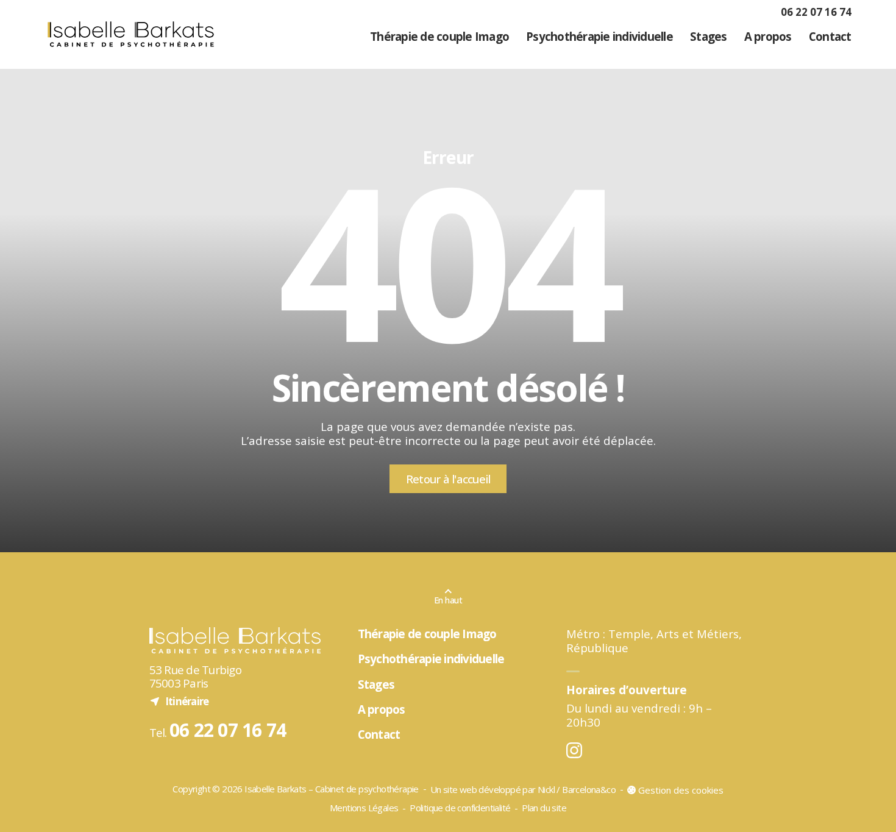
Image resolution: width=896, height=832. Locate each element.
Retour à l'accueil (448, 478)
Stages (708, 36)
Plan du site (544, 808)
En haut (448, 600)
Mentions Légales (364, 808)
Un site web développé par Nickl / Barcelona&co (523, 790)
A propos (768, 36)
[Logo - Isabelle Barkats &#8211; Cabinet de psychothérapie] (130, 34)
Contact (830, 36)
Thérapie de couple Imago (439, 36)
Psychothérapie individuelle (599, 36)
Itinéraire (179, 701)
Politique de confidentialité (460, 808)
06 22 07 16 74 (816, 12)
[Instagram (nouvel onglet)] (574, 750)
